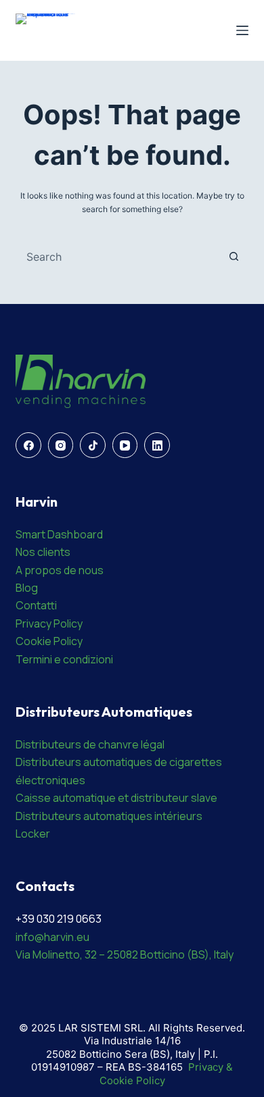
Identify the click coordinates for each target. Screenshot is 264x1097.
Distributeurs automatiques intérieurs (109, 816)
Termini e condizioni (64, 659)
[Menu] (242, 30)
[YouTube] (125, 445)
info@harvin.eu (52, 936)
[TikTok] (93, 445)
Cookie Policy (49, 641)
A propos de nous (60, 570)
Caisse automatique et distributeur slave (116, 797)
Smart (31, 534)
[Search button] (234, 256)
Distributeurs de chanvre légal (90, 744)
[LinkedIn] (157, 445)
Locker (33, 833)
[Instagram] (61, 445)
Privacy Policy (49, 623)
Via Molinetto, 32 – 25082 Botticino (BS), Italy (125, 954)
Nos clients (43, 551)
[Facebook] (28, 445)
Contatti (36, 605)
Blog (27, 587)
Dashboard (75, 534)
